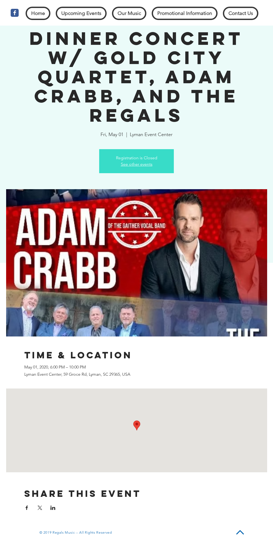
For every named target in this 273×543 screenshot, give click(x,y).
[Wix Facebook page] (15, 13)
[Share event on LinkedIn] (52, 508)
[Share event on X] (39, 508)
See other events (136, 164)
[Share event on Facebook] (26, 508)
